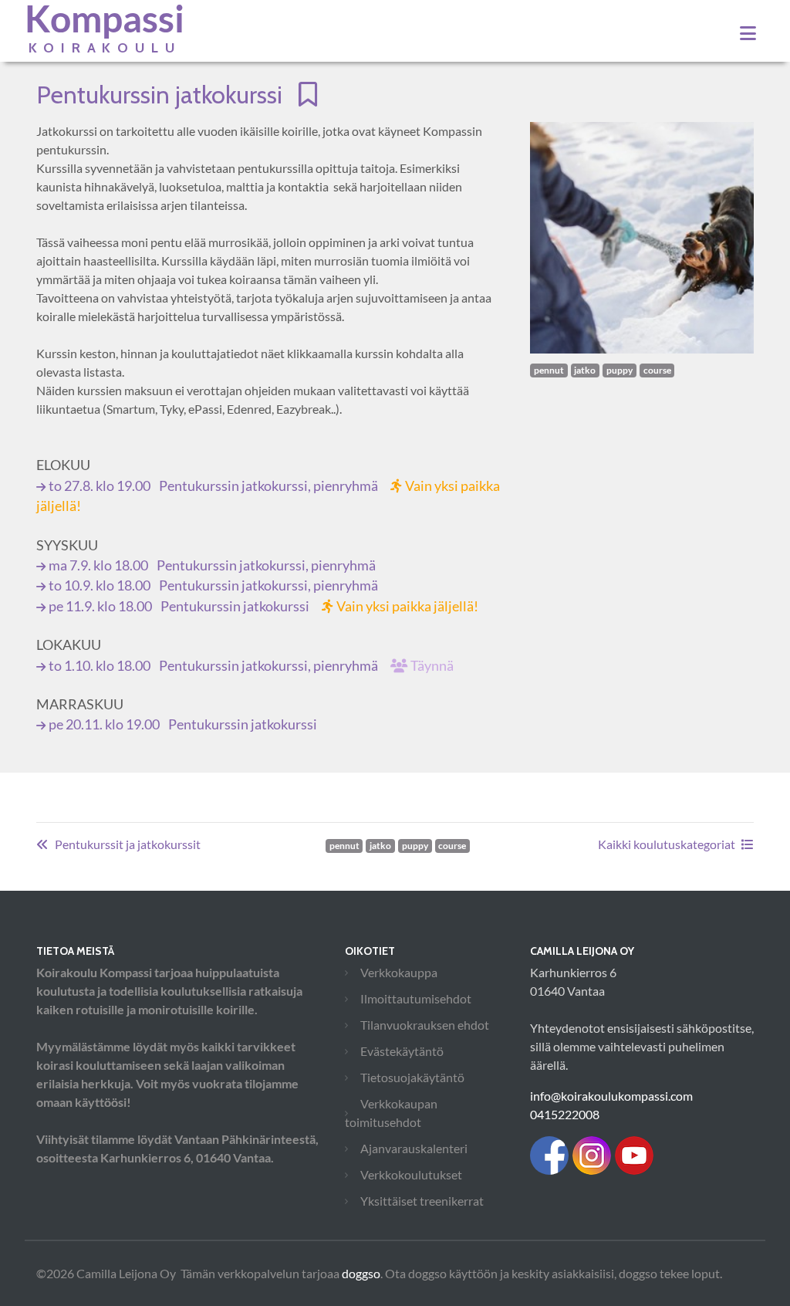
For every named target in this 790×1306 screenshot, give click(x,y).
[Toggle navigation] (748, 33)
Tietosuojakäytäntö (412, 1077)
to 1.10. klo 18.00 (251, 666)
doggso (361, 1273)
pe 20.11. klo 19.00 (183, 724)
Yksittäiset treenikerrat (422, 1200)
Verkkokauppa (398, 972)
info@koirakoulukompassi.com (611, 1095)
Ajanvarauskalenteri (414, 1148)
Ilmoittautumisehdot (415, 998)
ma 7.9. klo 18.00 (212, 565)
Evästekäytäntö (402, 1051)
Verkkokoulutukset (411, 1174)
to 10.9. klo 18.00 (213, 585)
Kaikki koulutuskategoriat (666, 844)
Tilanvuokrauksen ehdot (424, 1024)
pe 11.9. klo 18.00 (263, 606)
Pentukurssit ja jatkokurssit (128, 844)
